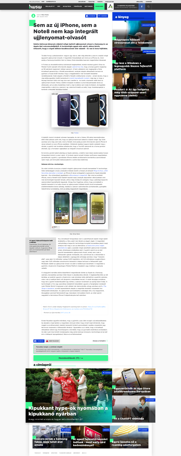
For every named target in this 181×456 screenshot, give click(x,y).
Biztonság (89, 6)
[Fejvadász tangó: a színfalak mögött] (71, 349)
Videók (100, 1)
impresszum (38, 452)
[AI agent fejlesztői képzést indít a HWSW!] (40, 248)
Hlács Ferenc (45, 15)
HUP (43, 1)
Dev (58, 6)
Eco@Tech (67, 6)
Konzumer (99, 6)
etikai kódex (54, 452)
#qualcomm (58, 309)
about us (84, 452)
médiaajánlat (46, 452)
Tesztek (91, 1)
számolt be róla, (78, 67)
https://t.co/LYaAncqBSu (96, 307)
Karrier (149, 1)
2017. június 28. (66, 312)
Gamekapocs (51, 1)
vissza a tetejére (99, 341)
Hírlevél (139, 1)
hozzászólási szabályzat (65, 452)
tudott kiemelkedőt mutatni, (80, 78)
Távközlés (78, 6)
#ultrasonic (67, 309)
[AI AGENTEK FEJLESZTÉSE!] (110, 6)
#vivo (52, 309)
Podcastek (109, 1)
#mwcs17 (46, 309)
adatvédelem (76, 452)
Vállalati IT (50, 6)
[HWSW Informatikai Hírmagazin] (35, 6)
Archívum (81, 1)
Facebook (92, 16)
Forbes (76, 133)
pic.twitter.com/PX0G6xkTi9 (82, 309)
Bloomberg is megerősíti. (79, 175)
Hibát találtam (54, 341)
